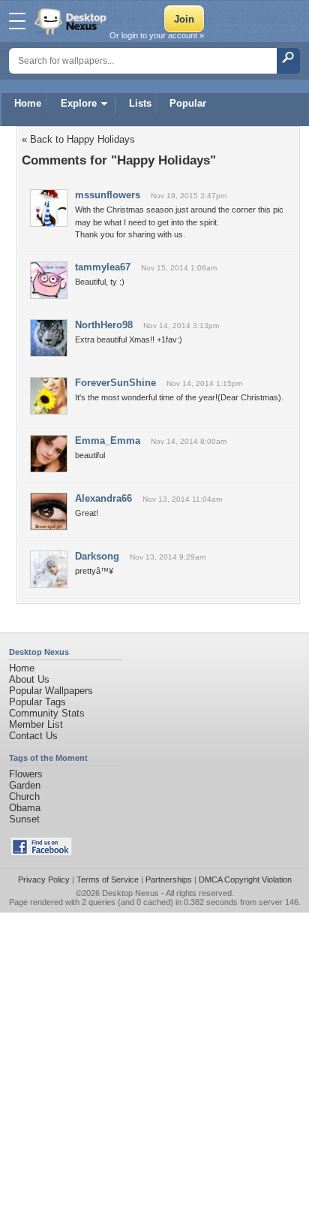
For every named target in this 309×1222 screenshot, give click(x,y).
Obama (24, 807)
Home (27, 103)
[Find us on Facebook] (41, 852)
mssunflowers (107, 195)
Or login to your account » (157, 35)
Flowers (26, 774)
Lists (140, 103)
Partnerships (169, 879)
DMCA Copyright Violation (245, 879)
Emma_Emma (107, 440)
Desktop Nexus (130, 893)
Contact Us (33, 735)
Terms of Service (107, 879)
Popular (188, 103)
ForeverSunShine (115, 382)
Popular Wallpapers (51, 690)
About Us (29, 679)
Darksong (97, 556)
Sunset (24, 819)
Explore (79, 103)
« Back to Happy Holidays (78, 139)
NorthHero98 (104, 324)
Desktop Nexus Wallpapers (72, 21)
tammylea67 (102, 267)
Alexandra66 (103, 498)
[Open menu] (17, 21)
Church (24, 796)
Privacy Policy (44, 879)
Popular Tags (37, 702)
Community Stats (47, 713)
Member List (36, 724)
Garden (24, 785)
